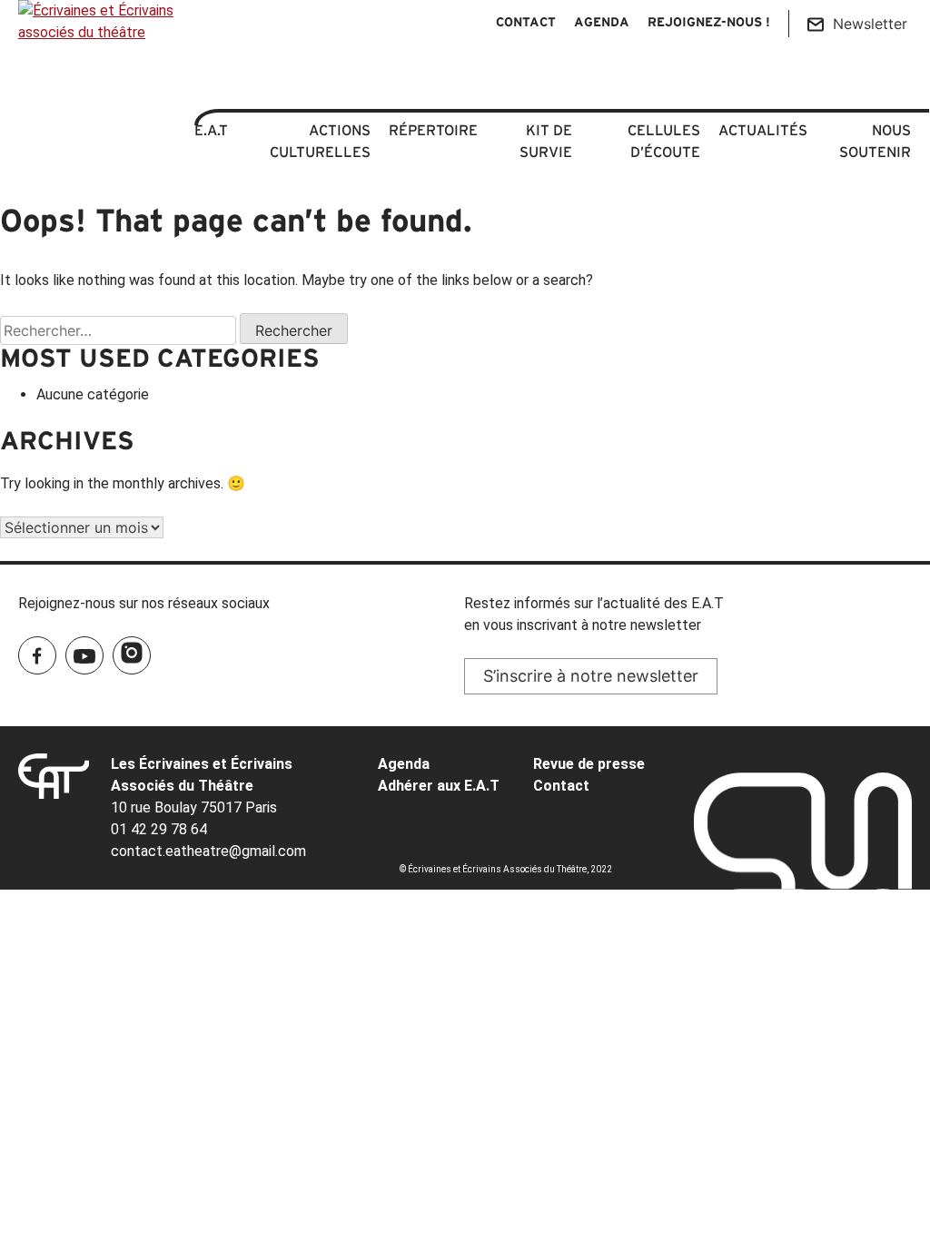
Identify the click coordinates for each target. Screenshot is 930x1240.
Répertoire (433, 130)
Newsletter (870, 24)
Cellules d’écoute (663, 141)
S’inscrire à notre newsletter (590, 675)
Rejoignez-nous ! (709, 23)
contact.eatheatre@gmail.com (208, 851)
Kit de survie (545, 141)
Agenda (601, 23)
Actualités (762, 130)
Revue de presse (589, 764)
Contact (526, 23)
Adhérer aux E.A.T (439, 785)
